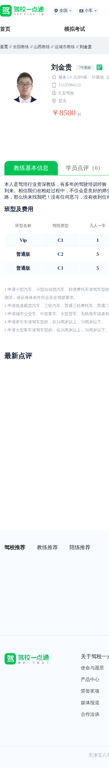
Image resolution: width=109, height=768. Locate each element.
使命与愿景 (92, 667)
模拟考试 (74, 29)
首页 (5, 29)
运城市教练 (65, 47)
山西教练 (42, 47)
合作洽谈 (90, 714)
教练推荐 (47, 547)
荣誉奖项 (90, 691)
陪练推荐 (79, 547)
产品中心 (90, 679)
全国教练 (21, 47)
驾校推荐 (14, 547)
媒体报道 (90, 702)
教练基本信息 (31, 168)
